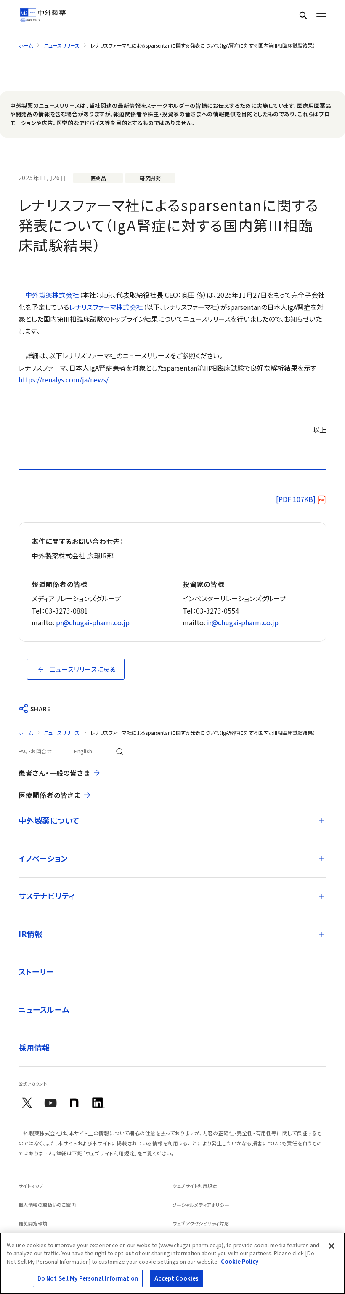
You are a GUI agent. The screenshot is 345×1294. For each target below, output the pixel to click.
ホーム (26, 45)
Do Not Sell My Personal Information (87, 1278)
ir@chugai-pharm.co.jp (243, 622)
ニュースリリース (62, 45)
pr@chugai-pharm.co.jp (93, 622)
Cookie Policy (239, 1261)
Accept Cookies (176, 1278)
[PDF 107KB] (296, 499)
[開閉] (321, 821)
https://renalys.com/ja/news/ (64, 379)
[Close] (331, 1246)
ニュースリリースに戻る (82, 669)
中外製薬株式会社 (52, 295)
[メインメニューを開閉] (321, 15)
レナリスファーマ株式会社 (106, 307)
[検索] (303, 15)
